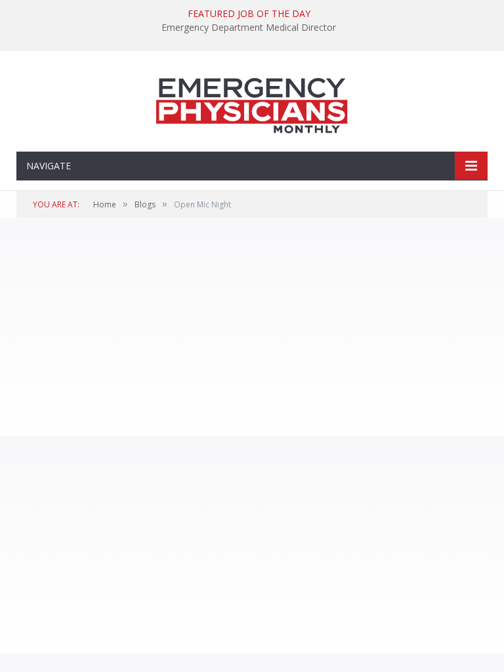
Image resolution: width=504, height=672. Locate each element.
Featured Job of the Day (249, 14)
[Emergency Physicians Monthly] (252, 102)
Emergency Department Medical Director (248, 27)
